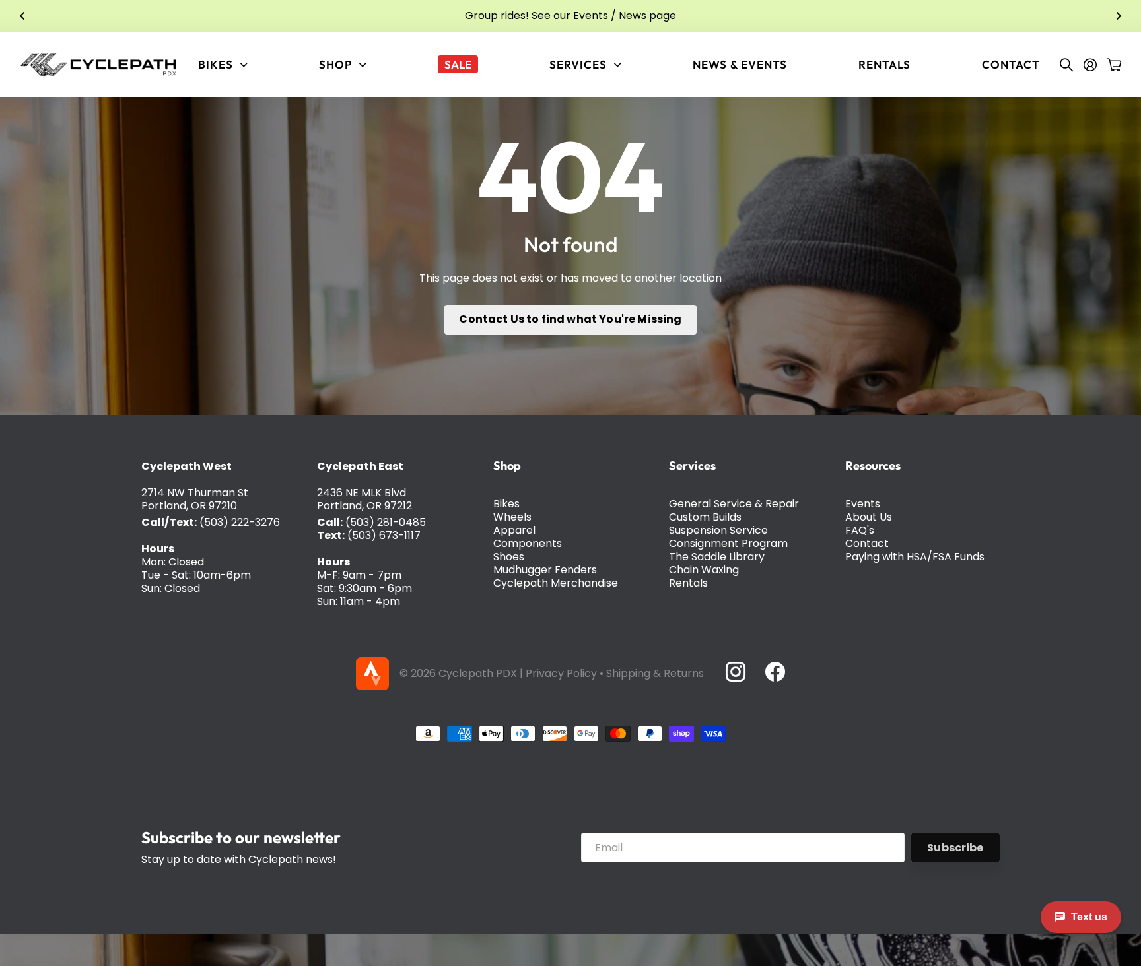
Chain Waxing (704, 569)
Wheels (512, 517)
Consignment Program (728, 543)
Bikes (506, 503)
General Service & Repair (734, 503)
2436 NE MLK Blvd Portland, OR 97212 (364, 499)
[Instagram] (735, 672)
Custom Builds (705, 517)
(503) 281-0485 (385, 522)
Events (862, 503)
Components (527, 543)
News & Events (739, 64)
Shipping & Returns (655, 673)
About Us (868, 517)
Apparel (514, 530)
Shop (507, 465)
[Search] (1066, 64)
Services (692, 465)
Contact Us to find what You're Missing (570, 319)
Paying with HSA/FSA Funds (915, 556)
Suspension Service (718, 530)
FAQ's (859, 530)
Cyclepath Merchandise (555, 583)
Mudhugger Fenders (545, 569)
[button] (22, 16)
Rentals (884, 64)
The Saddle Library (717, 556)
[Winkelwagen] (1114, 64)
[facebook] (775, 672)
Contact (1011, 64)
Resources (873, 465)
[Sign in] (1090, 64)
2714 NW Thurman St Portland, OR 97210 (194, 499)
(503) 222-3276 (239, 522)
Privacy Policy (561, 673)
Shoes (508, 556)
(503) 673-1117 (384, 535)
